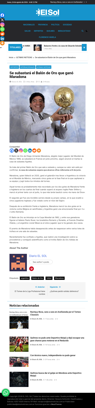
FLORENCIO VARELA (47, 37)
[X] (16, 150)
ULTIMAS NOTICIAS (44, 67)
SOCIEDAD (67, 25)
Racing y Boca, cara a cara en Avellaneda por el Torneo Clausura (66, 2)
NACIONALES (29, 25)
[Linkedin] (30, 150)
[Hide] (1, 48)
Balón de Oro (37, 278)
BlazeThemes (56, 404)
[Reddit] (34, 150)
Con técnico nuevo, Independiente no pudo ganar (52, 355)
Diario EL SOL (17, 82)
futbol (49, 278)
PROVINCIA (43, 25)
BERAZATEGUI (64, 31)
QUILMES (51, 31)
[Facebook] (12, 150)
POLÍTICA (55, 25)
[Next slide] (86, 2)
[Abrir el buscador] (82, 31)
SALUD (27, 31)
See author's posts (41, 262)
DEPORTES (38, 31)
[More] (39, 150)
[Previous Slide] (82, 2)
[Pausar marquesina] (84, 47)
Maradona (59, 278)
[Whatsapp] (25, 150)
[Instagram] (21, 150)
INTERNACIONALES (27, 67)
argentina (25, 278)
